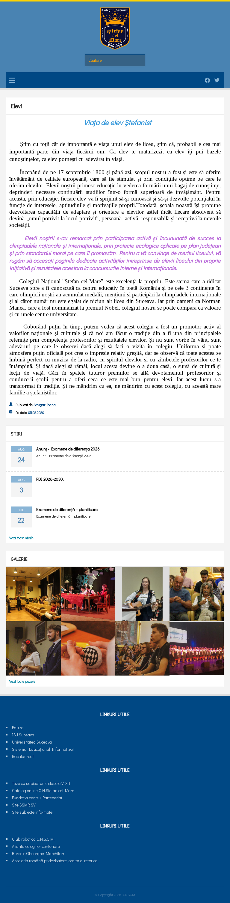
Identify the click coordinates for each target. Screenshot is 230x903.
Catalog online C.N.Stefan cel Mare (43, 790)
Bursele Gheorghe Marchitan (38, 853)
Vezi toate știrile (21, 537)
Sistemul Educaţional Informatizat (43, 749)
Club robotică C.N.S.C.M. (33, 839)
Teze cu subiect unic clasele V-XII (41, 783)
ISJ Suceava (23, 735)
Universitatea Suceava (32, 742)
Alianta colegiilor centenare (36, 846)
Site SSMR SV (24, 805)
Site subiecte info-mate (32, 812)
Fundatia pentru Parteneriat (37, 798)
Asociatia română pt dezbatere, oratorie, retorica (55, 860)
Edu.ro (17, 727)
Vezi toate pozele (22, 681)
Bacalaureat (23, 756)
